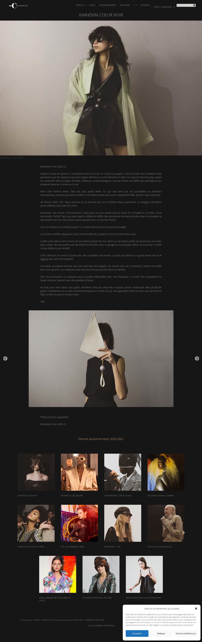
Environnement (107, 5)
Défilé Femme (47, 620)
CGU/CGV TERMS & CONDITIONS (101, 625)
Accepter (137, 633)
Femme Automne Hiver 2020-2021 (69, 620)
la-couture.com (26, 620)
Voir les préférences (186, 633)
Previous (4, 357)
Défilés (80, 5)
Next (196, 357)
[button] (196, 608)
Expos (92, 5)
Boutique (125, 5)
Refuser (161, 633)
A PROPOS (145, 5)
